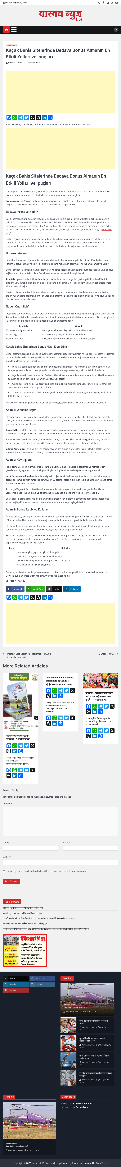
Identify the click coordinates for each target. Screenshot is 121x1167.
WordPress (101, 1163)
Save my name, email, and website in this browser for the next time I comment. (47, 871)
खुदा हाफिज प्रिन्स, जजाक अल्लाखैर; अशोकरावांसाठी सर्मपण (92, 1039)
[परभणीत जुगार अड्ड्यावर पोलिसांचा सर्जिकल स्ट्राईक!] (68, 1078)
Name (6, 842)
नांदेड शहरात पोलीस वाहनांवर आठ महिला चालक (93, 1022)
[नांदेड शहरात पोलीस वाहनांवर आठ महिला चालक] (68, 1025)
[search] (116, 29)
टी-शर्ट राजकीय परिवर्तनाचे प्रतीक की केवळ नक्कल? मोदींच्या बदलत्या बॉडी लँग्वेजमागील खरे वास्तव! (38, 918)
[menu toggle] (14, 29)
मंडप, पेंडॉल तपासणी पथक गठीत (75, 1007)
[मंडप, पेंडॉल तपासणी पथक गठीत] (29, 1120)
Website (7, 857)
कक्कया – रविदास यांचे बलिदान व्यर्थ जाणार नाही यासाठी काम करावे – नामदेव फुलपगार (99, 696)
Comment (8, 803)
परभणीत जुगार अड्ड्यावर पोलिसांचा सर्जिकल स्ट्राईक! (22, 913)
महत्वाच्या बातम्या (11, 45)
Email (66, 842)
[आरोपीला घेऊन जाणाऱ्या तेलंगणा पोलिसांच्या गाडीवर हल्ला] (68, 1060)
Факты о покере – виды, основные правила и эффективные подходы (60, 681)
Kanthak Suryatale (15, 62)
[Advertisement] (60, 92)
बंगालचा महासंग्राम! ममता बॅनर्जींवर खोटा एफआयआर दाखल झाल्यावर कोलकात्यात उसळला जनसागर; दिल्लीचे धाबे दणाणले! (46, 928)
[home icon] (6, 29)
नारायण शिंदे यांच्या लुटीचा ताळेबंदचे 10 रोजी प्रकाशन (18, 737)
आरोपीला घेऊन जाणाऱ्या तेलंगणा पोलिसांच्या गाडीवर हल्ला (23, 907)
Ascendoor (77, 1163)
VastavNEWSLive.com (43, 1163)
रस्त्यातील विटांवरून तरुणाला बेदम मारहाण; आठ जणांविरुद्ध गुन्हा (25, 923)
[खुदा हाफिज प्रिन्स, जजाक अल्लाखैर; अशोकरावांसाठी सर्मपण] (68, 1043)
